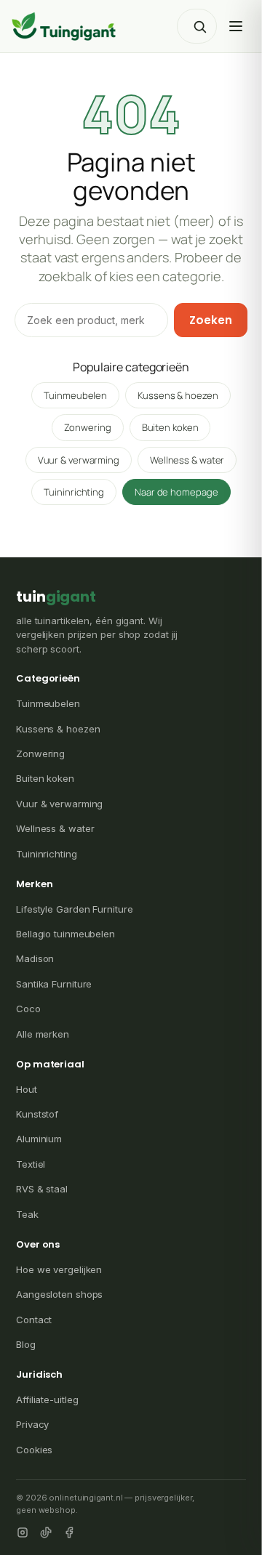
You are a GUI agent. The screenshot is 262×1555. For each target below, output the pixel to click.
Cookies (34, 1449)
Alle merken (42, 1034)
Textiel (30, 1164)
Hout (26, 1089)
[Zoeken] (199, 26)
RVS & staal (42, 1189)
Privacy (32, 1424)
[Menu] (235, 26)
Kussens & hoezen (178, 395)
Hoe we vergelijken (59, 1269)
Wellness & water (187, 460)
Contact (34, 1319)
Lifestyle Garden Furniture (74, 909)
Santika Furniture (54, 984)
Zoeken (210, 320)
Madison (35, 958)
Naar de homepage (176, 491)
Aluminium (39, 1138)
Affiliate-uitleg (47, 1399)
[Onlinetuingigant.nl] (64, 26)
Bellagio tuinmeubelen (65, 934)
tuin (56, 596)
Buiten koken (170, 427)
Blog (26, 1344)
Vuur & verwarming (78, 460)
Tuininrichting (74, 491)
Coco (28, 1008)
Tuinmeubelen (75, 395)
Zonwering (87, 427)
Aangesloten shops (59, 1294)
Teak (27, 1214)
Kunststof (37, 1114)
